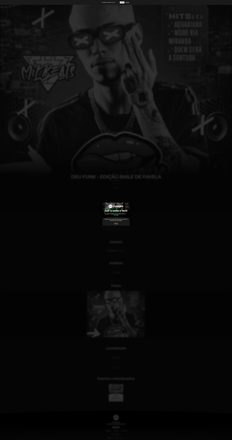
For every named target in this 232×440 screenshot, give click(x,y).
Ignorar (127, 2)
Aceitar (122, 2)
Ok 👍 (116, 223)
